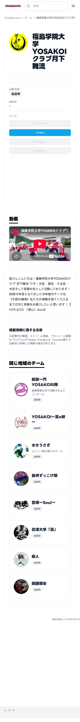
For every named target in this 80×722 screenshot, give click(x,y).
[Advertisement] (40, 177)
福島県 (15, 94)
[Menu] (73, 6)
